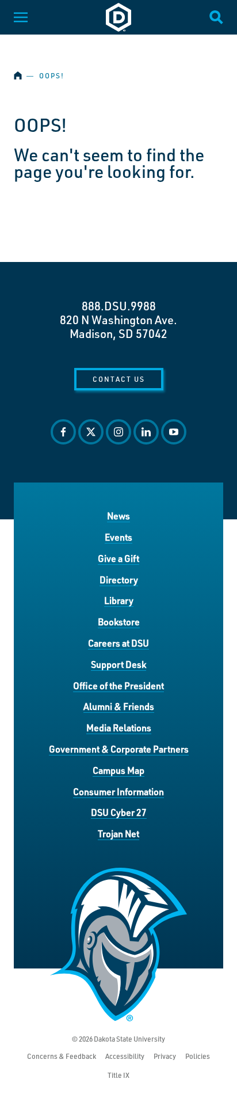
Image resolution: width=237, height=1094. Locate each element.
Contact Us (119, 378)
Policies (197, 1056)
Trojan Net (118, 833)
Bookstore (119, 622)
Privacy (165, 1056)
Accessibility (124, 1056)
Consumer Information (118, 791)
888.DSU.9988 (119, 305)
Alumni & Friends (118, 706)
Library (118, 600)
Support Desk (118, 664)
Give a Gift (118, 558)
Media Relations (118, 727)
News (118, 516)
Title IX (118, 1075)
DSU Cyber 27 (119, 812)
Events (118, 537)
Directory (119, 579)
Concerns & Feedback (61, 1056)
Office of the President (118, 685)
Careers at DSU (118, 643)
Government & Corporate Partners (119, 749)
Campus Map (118, 770)
